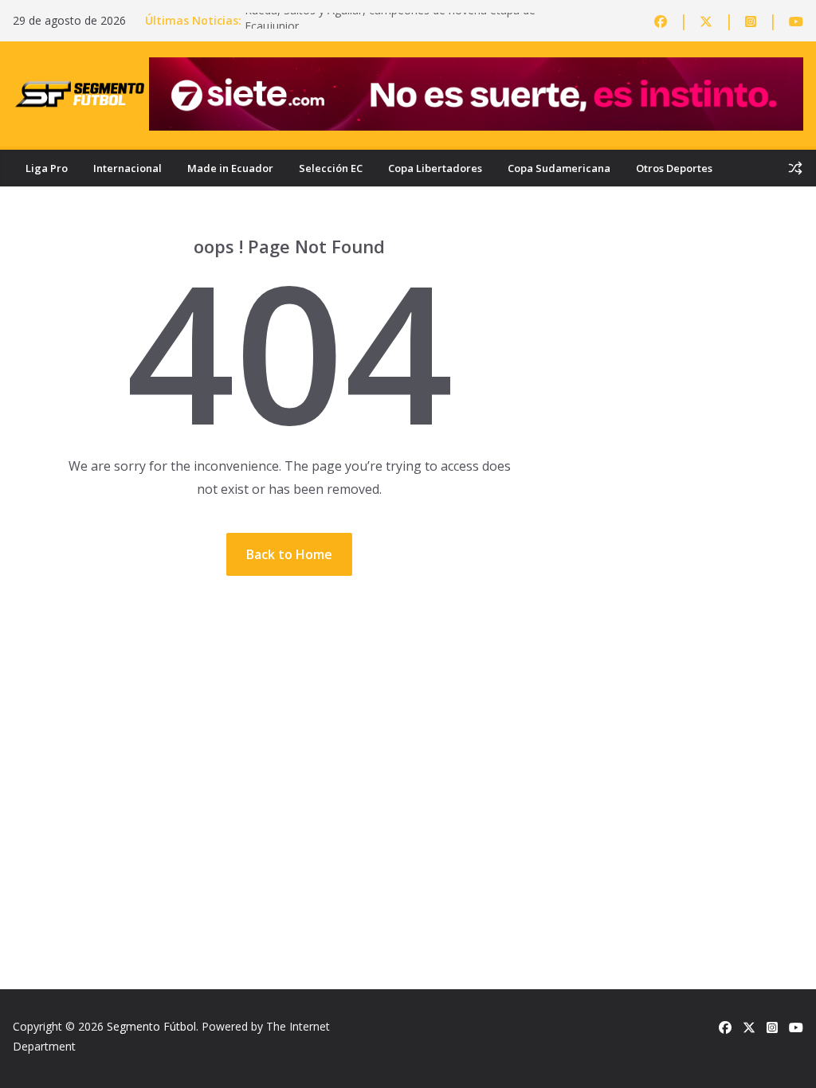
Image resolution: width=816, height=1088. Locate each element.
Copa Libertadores (435, 168)
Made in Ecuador (230, 168)
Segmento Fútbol (151, 1026)
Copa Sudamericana (559, 168)
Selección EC (331, 168)
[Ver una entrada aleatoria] (795, 168)
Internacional (127, 168)
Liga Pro (47, 168)
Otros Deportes (674, 168)
